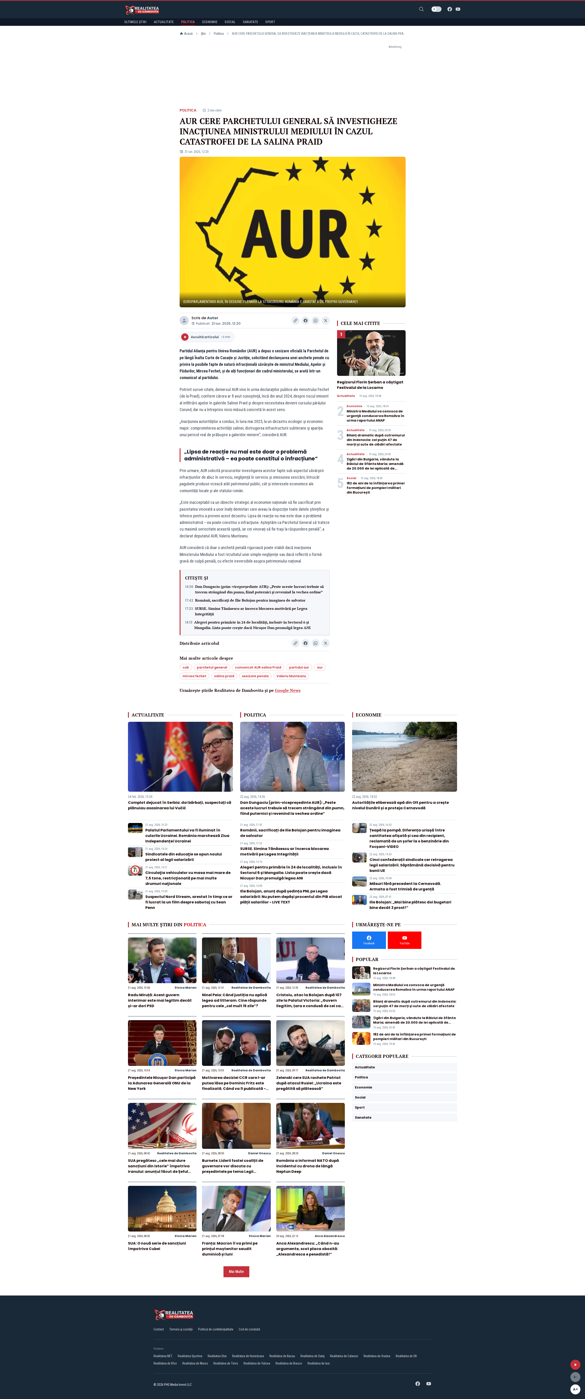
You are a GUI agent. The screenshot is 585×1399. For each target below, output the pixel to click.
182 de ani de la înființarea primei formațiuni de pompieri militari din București (375, 488)
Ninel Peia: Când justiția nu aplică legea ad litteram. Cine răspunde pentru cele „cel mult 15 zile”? (234, 1000)
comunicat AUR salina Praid (258, 667)
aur (320, 667)
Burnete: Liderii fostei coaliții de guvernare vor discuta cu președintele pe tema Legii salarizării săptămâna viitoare (232, 1169)
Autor (212, 318)
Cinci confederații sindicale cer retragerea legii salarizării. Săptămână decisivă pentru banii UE (412, 865)
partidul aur (299, 667)
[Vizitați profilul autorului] (184, 320)
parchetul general (212, 667)
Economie (354, 406)
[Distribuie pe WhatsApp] (315, 320)
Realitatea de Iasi (319, 1363)
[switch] (436, 9)
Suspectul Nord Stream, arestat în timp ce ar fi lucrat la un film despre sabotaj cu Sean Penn (188, 902)
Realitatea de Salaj (312, 1356)
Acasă (188, 33)
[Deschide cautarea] (421, 9)
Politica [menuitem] (188, 22)
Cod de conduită (249, 1329)
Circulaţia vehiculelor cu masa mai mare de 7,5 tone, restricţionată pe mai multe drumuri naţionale (188, 878)
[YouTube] (458, 9)
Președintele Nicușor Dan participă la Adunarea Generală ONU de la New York (162, 1083)
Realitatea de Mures (195, 1363)
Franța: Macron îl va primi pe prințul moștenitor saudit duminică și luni (230, 1249)
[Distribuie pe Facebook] (305, 320)
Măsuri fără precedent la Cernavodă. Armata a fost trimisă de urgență (405, 886)
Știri (203, 33)
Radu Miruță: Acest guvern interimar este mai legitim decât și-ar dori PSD (160, 1000)
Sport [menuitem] (270, 22)
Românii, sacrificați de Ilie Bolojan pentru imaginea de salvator (250, 600)
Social (351, 478)
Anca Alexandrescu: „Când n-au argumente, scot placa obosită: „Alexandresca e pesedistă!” (307, 1249)
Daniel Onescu (259, 1153)
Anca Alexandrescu (330, 1236)
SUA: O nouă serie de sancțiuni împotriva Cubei (157, 1246)
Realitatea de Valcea (257, 1363)
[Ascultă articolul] (575, 1365)
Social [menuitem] (230, 22)
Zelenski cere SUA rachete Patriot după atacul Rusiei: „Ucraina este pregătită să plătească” (308, 1083)
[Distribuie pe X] (326, 320)
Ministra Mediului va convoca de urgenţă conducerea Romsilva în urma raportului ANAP (375, 416)
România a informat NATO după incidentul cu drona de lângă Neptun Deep (307, 1166)
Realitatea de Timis (225, 1363)
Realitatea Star (217, 1356)
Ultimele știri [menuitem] (135, 22)
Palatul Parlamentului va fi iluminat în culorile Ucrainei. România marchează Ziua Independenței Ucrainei (187, 836)
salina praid (224, 676)
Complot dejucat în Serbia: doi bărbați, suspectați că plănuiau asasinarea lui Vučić (179, 805)
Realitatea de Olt (406, 1356)
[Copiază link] (295, 320)
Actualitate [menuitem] (164, 22)
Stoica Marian (186, 988)
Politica (219, 33)
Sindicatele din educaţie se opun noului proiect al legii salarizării (183, 857)
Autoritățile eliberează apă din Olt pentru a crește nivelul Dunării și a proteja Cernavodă (400, 805)
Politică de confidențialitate (215, 1329)
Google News (287, 690)
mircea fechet (194, 676)
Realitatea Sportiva (190, 1356)
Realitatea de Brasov (289, 1363)
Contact (159, 1329)
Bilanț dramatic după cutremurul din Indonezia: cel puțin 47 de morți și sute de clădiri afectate (376, 440)
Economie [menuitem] (210, 22)
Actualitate (346, 396)
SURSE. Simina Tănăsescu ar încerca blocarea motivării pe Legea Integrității (251, 611)
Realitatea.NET (163, 1356)
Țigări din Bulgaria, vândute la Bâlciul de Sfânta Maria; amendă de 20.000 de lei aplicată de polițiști (375, 466)
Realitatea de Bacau (282, 1356)
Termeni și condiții (181, 1329)
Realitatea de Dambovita (251, 988)
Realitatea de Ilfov (165, 1363)
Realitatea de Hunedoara (248, 1356)
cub (186, 667)
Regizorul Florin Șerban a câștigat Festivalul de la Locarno (370, 385)
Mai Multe (236, 1271)
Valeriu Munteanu (291, 676)
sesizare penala (255, 676)
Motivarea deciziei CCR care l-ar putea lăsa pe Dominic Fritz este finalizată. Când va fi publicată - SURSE (234, 1086)
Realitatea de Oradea (377, 1356)
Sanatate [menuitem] (250, 22)
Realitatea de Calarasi (344, 1356)
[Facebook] (449, 9)
